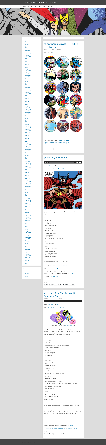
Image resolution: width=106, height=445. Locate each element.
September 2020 (28, 149)
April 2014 (27, 263)
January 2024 (27, 87)
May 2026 (26, 44)
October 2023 (27, 92)
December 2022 (28, 107)
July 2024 (26, 78)
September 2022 (28, 112)
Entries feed (27, 273)
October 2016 (27, 217)
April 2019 (27, 175)
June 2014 (27, 260)
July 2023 (26, 96)
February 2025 (27, 67)
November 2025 (28, 53)
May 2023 (26, 99)
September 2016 (28, 218)
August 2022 (27, 113)
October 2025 (27, 55)
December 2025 (28, 52)
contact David (72, 325)
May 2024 (26, 81)
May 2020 (26, 155)
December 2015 (28, 232)
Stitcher (54, 420)
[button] (50, 62)
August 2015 (27, 238)
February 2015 (27, 248)
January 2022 (27, 124)
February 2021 (27, 141)
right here (71, 273)
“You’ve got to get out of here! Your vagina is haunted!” (56, 143)
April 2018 (27, 194)
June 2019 (27, 172)
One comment (59, 49)
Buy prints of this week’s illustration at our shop (53, 428)
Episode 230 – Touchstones (64, 140)
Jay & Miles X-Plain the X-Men (33, 2)
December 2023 (28, 89)
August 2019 (27, 169)
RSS (63, 168)
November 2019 (28, 164)
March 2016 (27, 228)
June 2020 (27, 153)
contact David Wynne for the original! (71, 428)
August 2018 (27, 187)
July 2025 (26, 59)
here (53, 52)
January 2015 (27, 249)
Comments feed (28, 274)
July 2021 (26, 133)
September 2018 (28, 186)
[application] (63, 162)
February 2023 (27, 104)
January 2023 (27, 106)
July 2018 (26, 189)
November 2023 (28, 90)
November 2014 (28, 252)
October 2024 (27, 73)
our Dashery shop (54, 276)
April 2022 (27, 120)
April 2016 (27, 226)
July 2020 (26, 152)
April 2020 (27, 157)
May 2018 (26, 192)
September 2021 (28, 130)
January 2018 (27, 198)
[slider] (80, 162)
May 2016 (26, 224)
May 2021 (26, 136)
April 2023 (27, 101)
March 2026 (27, 47)
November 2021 (28, 127)
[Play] (45, 162)
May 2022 (26, 118)
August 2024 (27, 76)
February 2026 (27, 49)
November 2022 (28, 109)
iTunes (49, 420)
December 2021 (28, 126)
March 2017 (27, 209)
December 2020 (28, 144)
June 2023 (27, 98)
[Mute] (77, 162)
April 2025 (27, 64)
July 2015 (26, 240)
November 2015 (28, 234)
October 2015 (27, 235)
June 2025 (27, 61)
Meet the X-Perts (34, 6)
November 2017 (28, 201)
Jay (53, 49)
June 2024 (27, 79)
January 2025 (27, 69)
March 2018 (27, 195)
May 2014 (26, 261)
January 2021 (27, 143)
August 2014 (27, 257)
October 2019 (27, 166)
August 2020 (27, 150)
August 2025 (27, 58)
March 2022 (27, 121)
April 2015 (27, 244)
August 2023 (27, 95)
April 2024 (27, 83)
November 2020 (28, 146)
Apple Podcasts (51, 168)
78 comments (59, 298)
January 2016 (27, 231)
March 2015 (27, 246)
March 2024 (27, 84)
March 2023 (27, 103)
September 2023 (28, 93)
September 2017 (28, 204)
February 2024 (27, 86)
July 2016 (26, 221)
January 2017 (27, 212)
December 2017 (28, 200)
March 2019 (27, 177)
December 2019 (28, 163)
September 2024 (28, 75)
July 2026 (26, 41)
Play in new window (51, 165)
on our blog (65, 265)
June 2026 (27, 42)
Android (59, 168)
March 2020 (27, 158)
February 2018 (27, 197)
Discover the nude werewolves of (57, 142)
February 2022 (27, 123)
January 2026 (27, 50)
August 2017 (27, 206)
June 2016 (27, 223)
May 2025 (26, 62)
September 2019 (28, 167)
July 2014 (26, 258)
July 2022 (26, 115)
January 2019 (27, 180)
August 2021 (27, 132)
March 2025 (27, 66)
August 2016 (27, 220)
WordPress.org (27, 276)
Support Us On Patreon (48, 6)
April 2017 (27, 207)
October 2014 (27, 254)
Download (58, 165)
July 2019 (26, 170)
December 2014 (28, 251)
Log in (26, 271)
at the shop (67, 325)
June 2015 (27, 241)
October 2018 (27, 184)
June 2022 (27, 116)
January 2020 (27, 161)
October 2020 (27, 147)
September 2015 (28, 237)
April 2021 (27, 138)
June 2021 (27, 135)
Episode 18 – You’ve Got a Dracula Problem (67, 138)
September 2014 (28, 255)
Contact (24, 6)
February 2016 (27, 229)
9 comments (59, 160)
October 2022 (27, 110)
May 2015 (26, 243)
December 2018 (28, 181)
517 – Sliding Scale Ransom (56, 157)
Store (40, 6)
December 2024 (28, 70)
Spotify (56, 168)
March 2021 (27, 140)
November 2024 (28, 72)
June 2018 (27, 190)
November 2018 (28, 183)
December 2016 (28, 214)
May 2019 (26, 174)
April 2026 (27, 45)
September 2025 (28, 56)
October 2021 (27, 129)
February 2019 (27, 178)
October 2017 (27, 203)
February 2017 (27, 211)
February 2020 (27, 160)
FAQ (28, 6)
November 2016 (28, 215)
